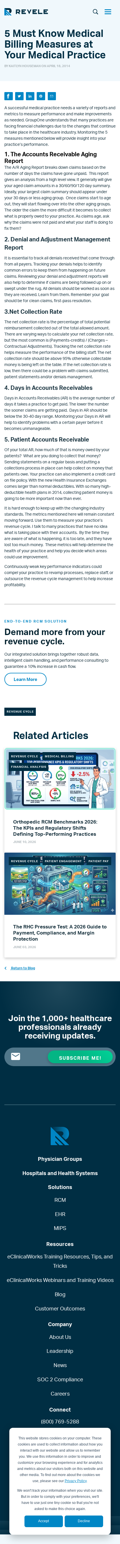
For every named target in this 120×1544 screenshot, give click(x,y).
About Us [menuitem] (60, 1337)
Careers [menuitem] (60, 1393)
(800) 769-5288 (60, 1421)
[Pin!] (41, 96)
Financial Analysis (28, 766)
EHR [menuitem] (60, 1214)
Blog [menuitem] (60, 1294)
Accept (43, 1521)
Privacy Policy (76, 1481)
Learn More (25, 679)
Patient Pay (99, 861)
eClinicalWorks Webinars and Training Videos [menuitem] (60, 1280)
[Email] (52, 96)
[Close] (110, 12)
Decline (84, 1521)
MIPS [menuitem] (60, 1228)
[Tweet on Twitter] (19, 96)
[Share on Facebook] (8, 96)
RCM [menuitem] (60, 1200)
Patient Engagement (63, 861)
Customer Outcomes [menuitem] (60, 1308)
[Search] (95, 12)
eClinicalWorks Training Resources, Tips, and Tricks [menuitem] (60, 1261)
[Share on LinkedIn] (30, 96)
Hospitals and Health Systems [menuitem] (60, 1173)
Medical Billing (59, 756)
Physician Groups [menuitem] (60, 1159)
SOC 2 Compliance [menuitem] (60, 1379)
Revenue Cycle (20, 711)
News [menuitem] (60, 1365)
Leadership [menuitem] (60, 1351)
